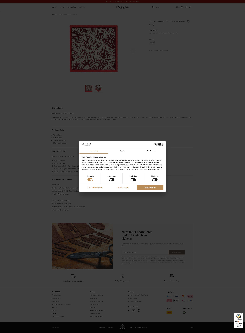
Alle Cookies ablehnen (95, 187)
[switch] (111, 179)
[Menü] (242, 314)
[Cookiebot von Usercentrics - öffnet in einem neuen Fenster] (155, 144)
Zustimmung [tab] (94, 151)
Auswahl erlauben (122, 187)
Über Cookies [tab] (151, 151)
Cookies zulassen (150, 187)
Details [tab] (122, 151)
